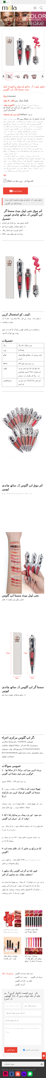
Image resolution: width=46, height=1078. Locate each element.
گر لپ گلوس (20, 985)
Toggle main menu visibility (35, 7)
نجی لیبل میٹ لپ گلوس (24, 973)
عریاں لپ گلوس (36, 977)
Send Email (15, 190)
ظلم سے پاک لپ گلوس (23, 981)
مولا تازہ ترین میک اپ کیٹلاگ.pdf (18, 180)
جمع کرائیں (11, 1050)
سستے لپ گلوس (21, 977)
